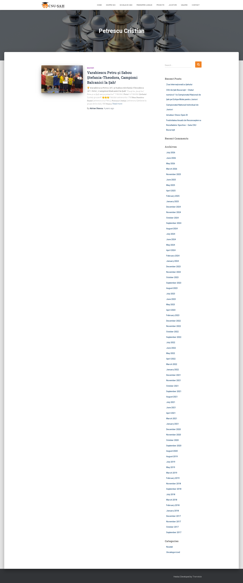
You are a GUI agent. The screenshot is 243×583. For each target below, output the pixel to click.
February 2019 (172, 478)
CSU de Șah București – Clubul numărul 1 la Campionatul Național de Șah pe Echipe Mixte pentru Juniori (183, 95)
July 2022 (170, 342)
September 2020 (173, 446)
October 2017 (172, 527)
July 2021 (170, 402)
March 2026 (171, 169)
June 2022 (171, 348)
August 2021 (172, 397)
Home (99, 5)
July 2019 (170, 462)
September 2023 (173, 283)
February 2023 (172, 315)
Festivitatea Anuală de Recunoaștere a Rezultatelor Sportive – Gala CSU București (183, 125)
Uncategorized (173, 552)
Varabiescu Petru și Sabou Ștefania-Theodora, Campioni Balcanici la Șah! (112, 77)
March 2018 (171, 500)
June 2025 (171, 180)
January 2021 (172, 424)
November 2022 (173, 326)
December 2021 (173, 375)
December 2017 (173, 516)
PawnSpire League (144, 5)
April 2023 (171, 310)
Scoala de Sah (126, 5)
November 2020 (173, 435)
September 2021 (173, 391)
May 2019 (170, 467)
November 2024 (173, 212)
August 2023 (172, 288)
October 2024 (172, 218)
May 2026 (170, 163)
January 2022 (172, 369)
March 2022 (171, 364)
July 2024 (170, 234)
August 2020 (172, 451)
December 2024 (173, 207)
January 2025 (172, 201)
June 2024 (171, 239)
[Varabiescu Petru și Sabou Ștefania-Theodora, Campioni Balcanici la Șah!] (62, 79)
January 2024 (172, 261)
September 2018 (173, 489)
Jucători (173, 5)
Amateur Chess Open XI (177, 115)
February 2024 (172, 256)
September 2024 (173, 223)
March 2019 (171, 473)
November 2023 (173, 272)
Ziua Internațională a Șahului (179, 84)
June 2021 (171, 407)
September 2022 (173, 337)
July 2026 (170, 152)
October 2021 (172, 386)
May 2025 (170, 185)
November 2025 (173, 174)
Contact (196, 5)
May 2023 (170, 304)
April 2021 (171, 413)
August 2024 (172, 228)
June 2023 (171, 299)
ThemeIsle (197, 577)
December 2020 (173, 429)
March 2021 (171, 418)
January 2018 (172, 511)
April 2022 (171, 359)
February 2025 (172, 196)
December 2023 (173, 266)
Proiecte (160, 5)
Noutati (90, 68)
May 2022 (170, 353)
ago (109, 108)
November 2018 (173, 483)
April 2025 (171, 191)
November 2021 (173, 380)
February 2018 (172, 505)
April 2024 (171, 250)
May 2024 (170, 245)
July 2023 (170, 294)
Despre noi (110, 5)
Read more (117, 104)
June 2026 (171, 158)
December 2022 (173, 321)
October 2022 (172, 332)
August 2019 (172, 456)
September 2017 (173, 532)
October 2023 (172, 277)
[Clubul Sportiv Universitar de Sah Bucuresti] (53, 5)
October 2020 (172, 440)
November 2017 (173, 521)
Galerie (184, 5)
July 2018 (170, 494)
